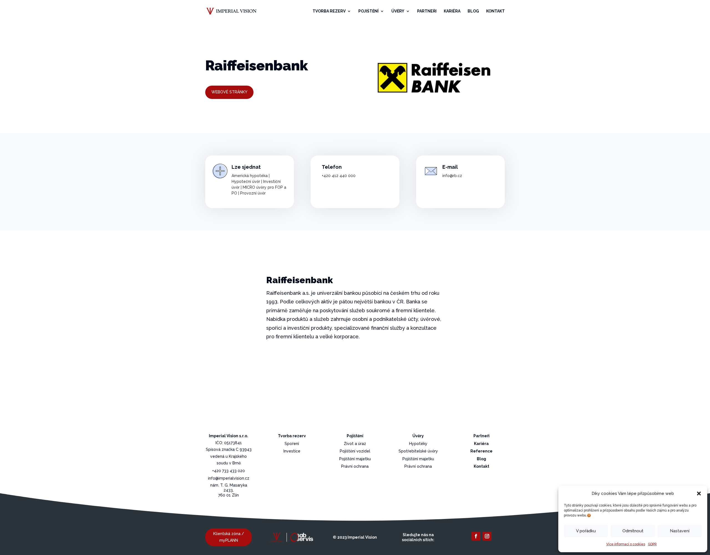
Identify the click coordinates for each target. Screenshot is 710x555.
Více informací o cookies (625, 544)
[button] (699, 493)
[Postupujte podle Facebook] (475, 536)
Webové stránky (229, 92)
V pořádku (586, 530)
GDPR (652, 544)
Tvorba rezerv (329, 11)
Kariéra (452, 11)
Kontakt (495, 11)
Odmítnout (632, 530)
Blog (473, 11)
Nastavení (679, 530)
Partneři (427, 11)
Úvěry (397, 11)
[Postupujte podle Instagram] (487, 536)
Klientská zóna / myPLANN (228, 537)
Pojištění (368, 11)
